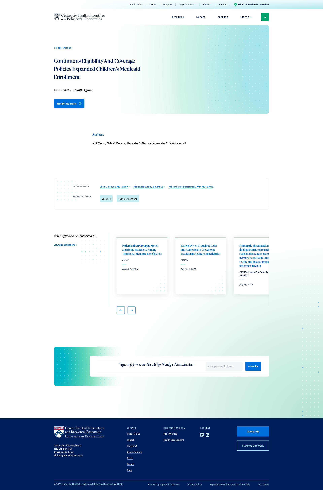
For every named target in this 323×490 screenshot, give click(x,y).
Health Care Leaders (174, 439)
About (206, 4)
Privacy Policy (195, 484)
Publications (136, 4)
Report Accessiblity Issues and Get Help (230, 484)
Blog (129, 470)
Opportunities (186, 4)
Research (178, 17)
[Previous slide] (121, 310)
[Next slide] (132, 310)
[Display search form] (265, 17)
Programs (167, 4)
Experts (223, 17)
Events (152, 4)
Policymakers (170, 433)
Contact (223, 4)
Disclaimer (263, 484)
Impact (200, 17)
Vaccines (106, 198)
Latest (244, 17)
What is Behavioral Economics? (253, 4)
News (130, 458)
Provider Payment (128, 198)
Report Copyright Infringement (164, 484)
